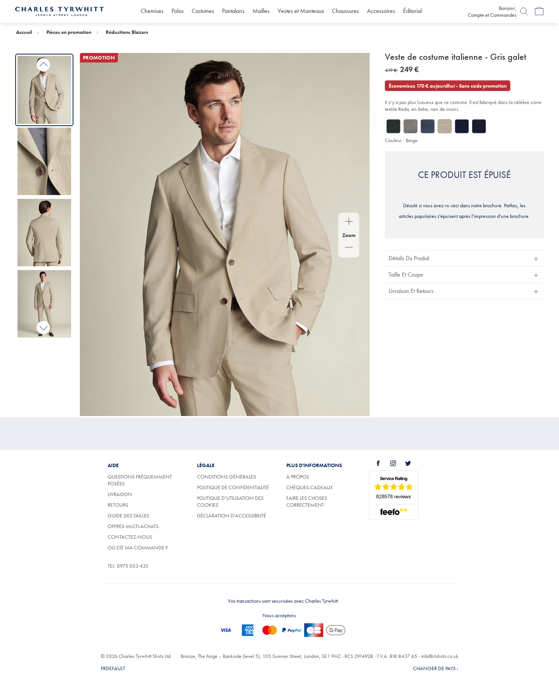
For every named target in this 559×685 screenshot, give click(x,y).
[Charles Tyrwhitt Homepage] (59, 10)
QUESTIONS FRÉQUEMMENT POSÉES (140, 480)
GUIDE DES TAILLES (128, 515)
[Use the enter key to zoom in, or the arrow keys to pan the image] (348, 222)
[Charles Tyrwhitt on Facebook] (382, 463)
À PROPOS (297, 476)
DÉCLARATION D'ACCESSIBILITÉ (231, 515)
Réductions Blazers (127, 32)
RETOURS (118, 504)
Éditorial (412, 11)
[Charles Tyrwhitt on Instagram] (397, 463)
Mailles (261, 11)
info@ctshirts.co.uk (439, 656)
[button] (464, 258)
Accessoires (381, 11)
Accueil (24, 32)
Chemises (152, 11)
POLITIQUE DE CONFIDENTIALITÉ (233, 487)
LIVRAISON (120, 494)
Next (43, 327)
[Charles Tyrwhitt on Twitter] (412, 463)
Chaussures (345, 11)
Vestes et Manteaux (301, 11)
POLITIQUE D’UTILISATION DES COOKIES (230, 501)
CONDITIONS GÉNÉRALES (226, 476)
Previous (43, 65)
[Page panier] (539, 11)
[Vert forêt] (393, 126)
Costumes (203, 11)
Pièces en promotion (68, 32)
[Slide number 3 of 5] (44, 232)
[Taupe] (444, 126)
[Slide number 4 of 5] (44, 303)
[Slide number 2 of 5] (44, 161)
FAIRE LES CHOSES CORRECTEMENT (306, 501)
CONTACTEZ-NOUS (130, 536)
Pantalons (233, 11)
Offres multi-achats (133, 526)
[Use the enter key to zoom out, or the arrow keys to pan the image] (348, 248)
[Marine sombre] (479, 126)
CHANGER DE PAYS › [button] (435, 668)
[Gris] (410, 126)
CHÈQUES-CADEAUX (309, 487)
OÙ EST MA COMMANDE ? (138, 547)
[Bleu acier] (427, 126)
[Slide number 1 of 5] (44, 89)
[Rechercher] (524, 11)
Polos (178, 11)
